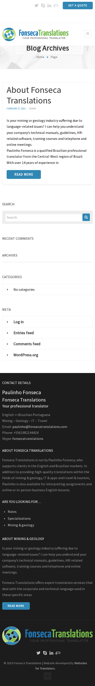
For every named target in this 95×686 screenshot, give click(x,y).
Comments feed (26, 343)
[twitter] (36, 5)
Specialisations (19, 518)
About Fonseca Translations (34, 95)
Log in (18, 321)
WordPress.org (25, 354)
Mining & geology (21, 525)
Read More (23, 174)
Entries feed (23, 332)
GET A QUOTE (77, 5)
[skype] (43, 5)
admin (32, 108)
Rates (12, 511)
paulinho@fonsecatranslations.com (39, 426)
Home (40, 57)
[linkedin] (49, 5)
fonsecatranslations (27, 438)
